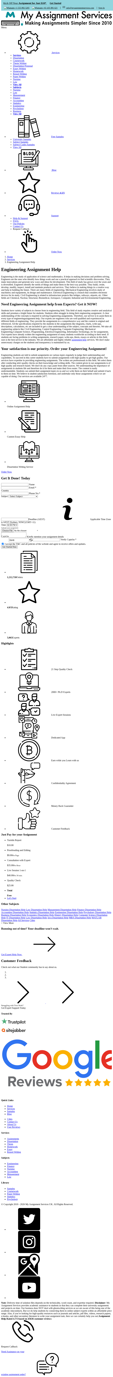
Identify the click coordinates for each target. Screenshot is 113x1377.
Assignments (13, 1138)
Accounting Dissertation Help (15, 912)
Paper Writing (19, 76)
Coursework (18, 60)
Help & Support (20, 218)
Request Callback (21, 229)
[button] (33, 215)
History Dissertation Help (66, 915)
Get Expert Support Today (13, 1006)
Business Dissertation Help (13, 915)
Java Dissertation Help (58, 917)
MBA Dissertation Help (80, 917)
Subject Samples (20, 142)
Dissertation (18, 58)
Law (15, 82)
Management (19, 95)
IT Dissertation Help (15, 917)
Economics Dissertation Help (40, 915)
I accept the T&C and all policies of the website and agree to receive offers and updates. (45, 544)
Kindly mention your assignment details (45, 536)
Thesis (10, 1144)
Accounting (18, 100)
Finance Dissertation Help (89, 909)
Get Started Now (9, 547)
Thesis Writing (19, 63)
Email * (32, 487)
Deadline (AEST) (36, 519)
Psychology (18, 108)
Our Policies (18, 223)
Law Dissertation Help (36, 909)
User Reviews (13, 1127)
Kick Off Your (32, 3)
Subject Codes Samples (24, 144)
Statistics (17, 103)
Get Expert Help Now (11, 954)
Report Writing (20, 74)
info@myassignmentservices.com (80, 8)
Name (32, 484)
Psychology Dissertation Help (97, 912)
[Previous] (23, 1002)
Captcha (5, 536)
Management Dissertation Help (62, 909)
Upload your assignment (9, 528)
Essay (10, 1149)
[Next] (68, 1002)
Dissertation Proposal (23, 66)
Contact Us (18, 226)
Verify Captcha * (68, 539)
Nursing (16, 79)
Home (10, 1106)
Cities (32, 920)
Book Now (34, 1008)
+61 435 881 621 (50, 8)
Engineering (18, 106)
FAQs (16, 221)
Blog (53, 170)
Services (11, 1108)
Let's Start (11, 898)
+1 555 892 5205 (22, 8)
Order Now (6, 472)
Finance (16, 98)
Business (17, 111)
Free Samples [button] (57, 136)
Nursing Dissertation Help (13, 909)
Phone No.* (34, 493)
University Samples (22, 139)
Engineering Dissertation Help (69, 912)
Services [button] (55, 52)
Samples (11, 1111)
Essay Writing (19, 68)
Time (3, 525)
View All (17, 147)
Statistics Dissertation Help (41, 912)
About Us (11, 1124)
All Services (23, 920)
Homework (18, 71)
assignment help (79, 340)
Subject (4, 496)
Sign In (101, 8)
